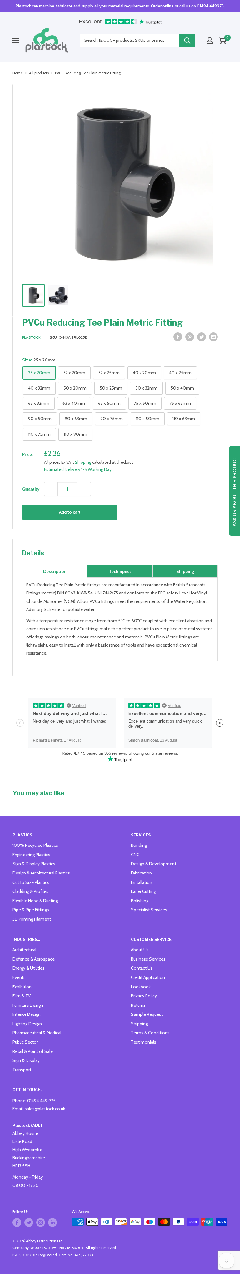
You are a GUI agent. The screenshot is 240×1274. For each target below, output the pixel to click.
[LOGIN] (210, 40)
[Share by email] (213, 336)
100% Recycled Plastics (35, 845)
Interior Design (26, 1014)
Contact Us (142, 968)
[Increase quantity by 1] (84, 489)
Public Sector (25, 1042)
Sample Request (147, 1014)
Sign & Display (26, 1060)
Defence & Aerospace (33, 959)
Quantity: (31, 489)
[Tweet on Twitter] (201, 336)
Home (17, 72)
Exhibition (22, 987)
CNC (135, 854)
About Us (140, 949)
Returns (138, 1005)
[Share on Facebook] (177, 336)
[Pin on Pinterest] (189, 336)
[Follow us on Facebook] (16, 1222)
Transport (21, 1070)
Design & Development (153, 863)
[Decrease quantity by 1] (51, 489)
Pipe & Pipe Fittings (30, 910)
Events (19, 977)
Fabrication (141, 873)
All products (39, 72)
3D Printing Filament (31, 919)
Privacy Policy (144, 996)
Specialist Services (149, 910)
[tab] (55, 571)
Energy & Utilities (28, 968)
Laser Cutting (143, 891)
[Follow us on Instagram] (40, 1222)
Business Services (148, 959)
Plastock (31, 337)
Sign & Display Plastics (33, 863)
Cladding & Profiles (30, 891)
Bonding (139, 845)
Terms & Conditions (150, 1032)
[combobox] (129, 40)
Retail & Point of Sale (32, 1051)
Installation (141, 882)
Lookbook (141, 987)
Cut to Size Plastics (30, 882)
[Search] (187, 40)
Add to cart (70, 512)
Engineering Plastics (31, 854)
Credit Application (148, 977)
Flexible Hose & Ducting (35, 900)
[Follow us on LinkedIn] (52, 1222)
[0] (222, 40)
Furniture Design (27, 1005)
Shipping (83, 462)
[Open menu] (15, 40)
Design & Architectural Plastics (41, 873)
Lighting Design (27, 1023)
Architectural (24, 949)
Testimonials (143, 1042)
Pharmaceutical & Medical (36, 1032)
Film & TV (21, 996)
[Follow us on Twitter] (28, 1222)
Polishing (139, 900)
